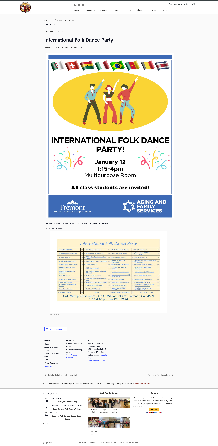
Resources (104, 10)
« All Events (49, 24)
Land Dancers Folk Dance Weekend (67, 409)
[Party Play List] (108, 272)
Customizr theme (133, 443)
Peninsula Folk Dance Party (159, 375)
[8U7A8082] (114, 422)
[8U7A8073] (93, 422)
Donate (154, 10)
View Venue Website (96, 360)
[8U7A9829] (114, 402)
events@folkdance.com (144, 383)
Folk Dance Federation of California (95, 443)
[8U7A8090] (104, 422)
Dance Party (49, 366)
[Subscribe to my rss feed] (76, 4)
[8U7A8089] (125, 422)
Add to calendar (56, 329)
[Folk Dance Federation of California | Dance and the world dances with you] (25, 7)
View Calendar (48, 424)
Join (116, 10)
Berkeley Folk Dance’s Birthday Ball (62, 375)
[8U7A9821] (104, 402)
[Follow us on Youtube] (84, 4)
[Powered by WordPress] (115, 442)
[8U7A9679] (93, 402)
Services (127, 10)
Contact (165, 10)
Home (76, 10)
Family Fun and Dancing (67, 401)
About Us (141, 10)
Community (89, 10)
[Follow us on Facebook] (80, 4)
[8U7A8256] (125, 402)
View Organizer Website (72, 356)
